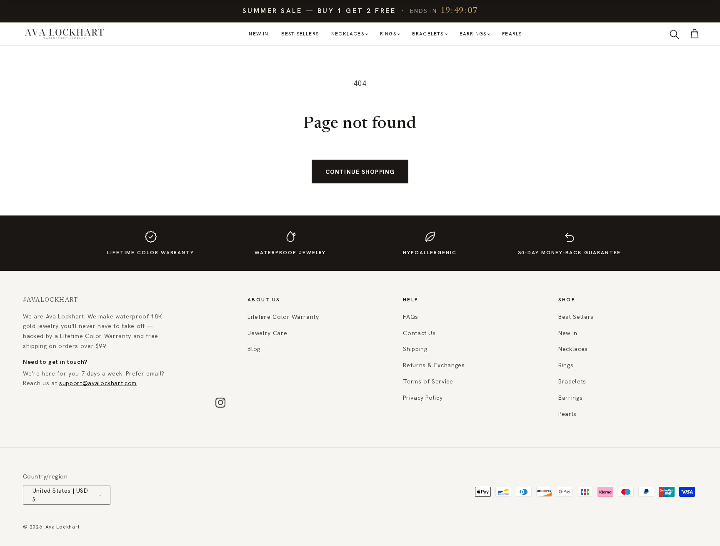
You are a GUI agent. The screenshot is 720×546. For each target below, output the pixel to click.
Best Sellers (300, 33)
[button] (694, 34)
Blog (254, 349)
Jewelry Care (267, 333)
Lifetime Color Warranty (283, 317)
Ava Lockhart (62, 526)
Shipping (415, 349)
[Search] (674, 34)
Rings (388, 33)
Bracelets (428, 33)
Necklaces (347, 33)
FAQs (410, 317)
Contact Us (419, 333)
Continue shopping (360, 171)
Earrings (473, 33)
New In (258, 33)
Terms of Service (428, 381)
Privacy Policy (422, 397)
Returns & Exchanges (434, 365)
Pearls (512, 33)
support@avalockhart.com (98, 383)
